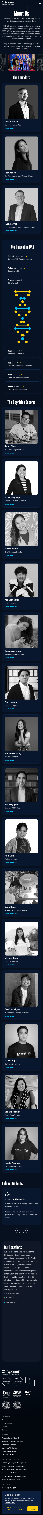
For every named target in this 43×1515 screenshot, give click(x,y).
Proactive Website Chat (10, 1473)
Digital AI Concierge (9, 1451)
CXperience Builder (9, 1445)
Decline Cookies (20, 1508)
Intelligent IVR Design (9, 1448)
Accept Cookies (32, 1508)
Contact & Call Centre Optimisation (14, 1476)
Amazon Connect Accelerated (12, 1441)
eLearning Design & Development (13, 1466)
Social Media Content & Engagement (14, 1469)
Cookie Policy (10, 1503)
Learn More (9, 1508)
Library (4, 1426)
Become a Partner (8, 1423)
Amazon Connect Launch (10, 1438)
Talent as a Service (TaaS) (11, 1479)
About (4, 1420)
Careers (5, 1430)
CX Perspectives (8, 1455)
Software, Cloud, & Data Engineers (14, 1463)
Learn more (10, 128)
